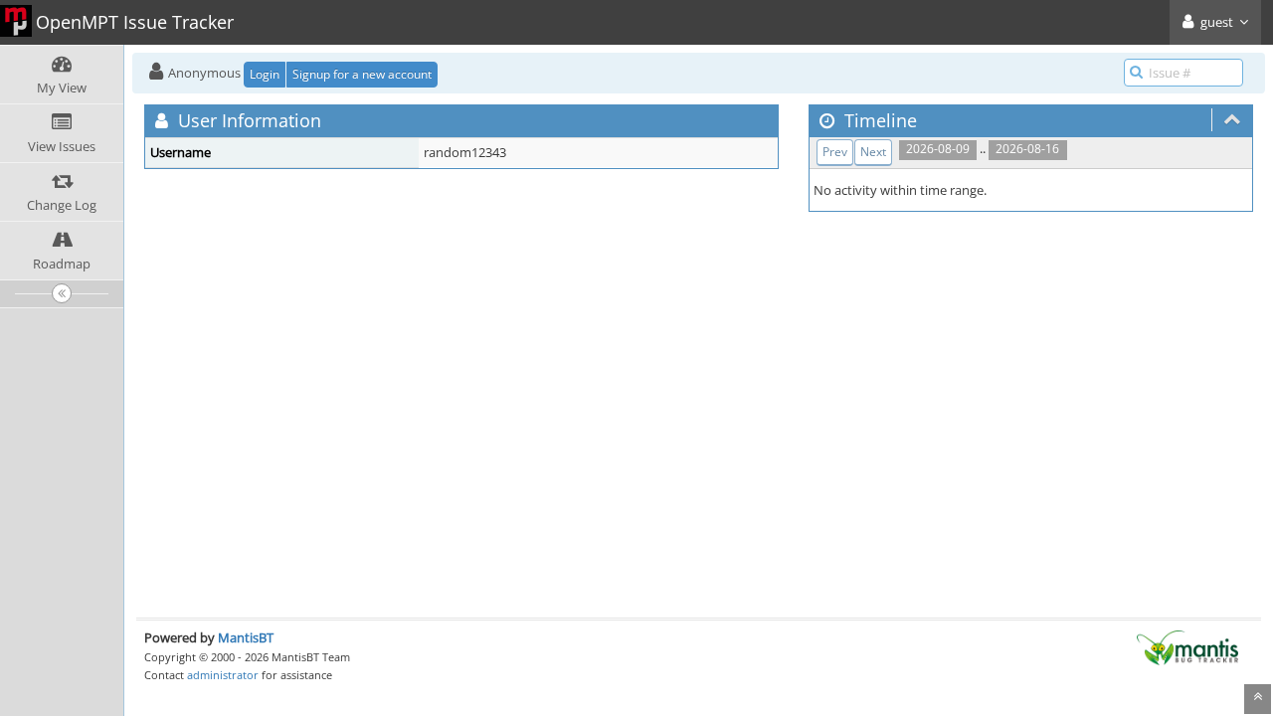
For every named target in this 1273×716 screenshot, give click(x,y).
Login (264, 74)
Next (873, 151)
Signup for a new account (362, 74)
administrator (223, 674)
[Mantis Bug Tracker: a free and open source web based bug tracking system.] (1187, 646)
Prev (834, 151)
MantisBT (245, 637)
